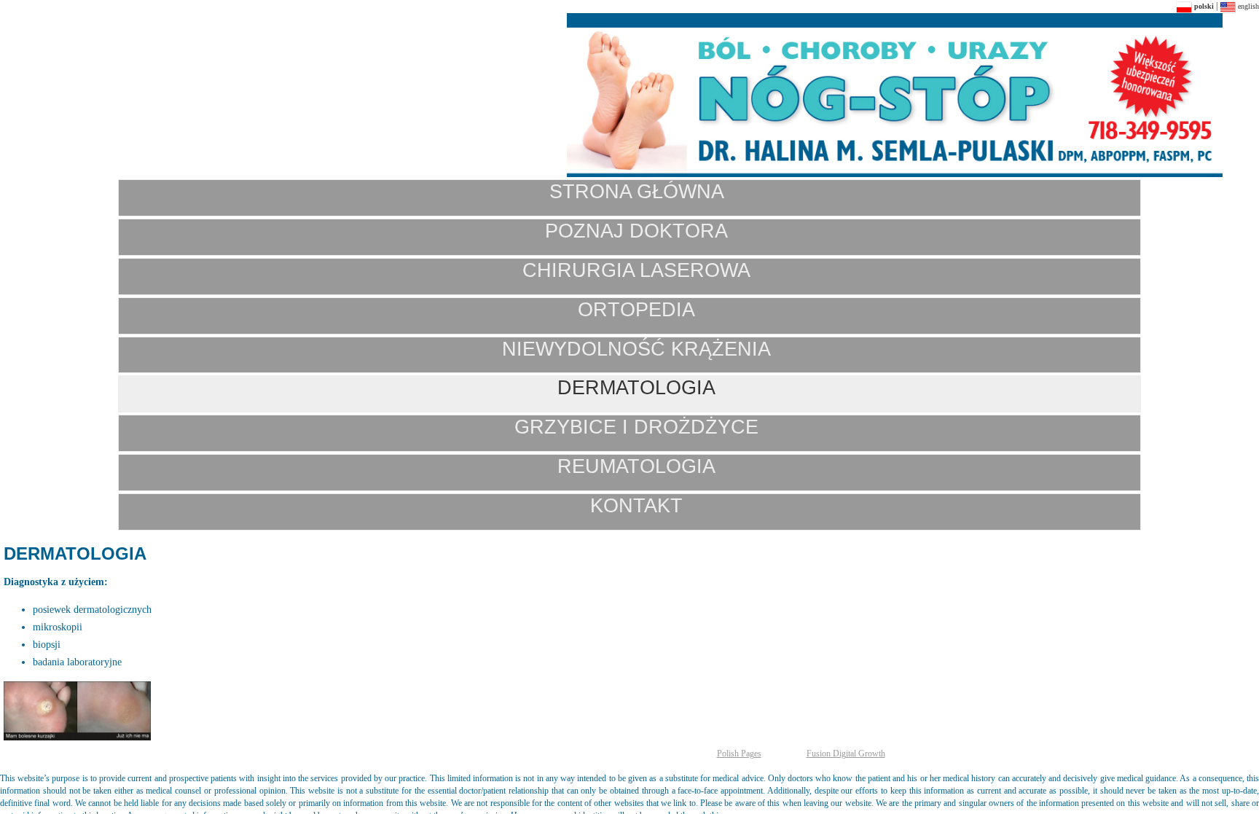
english (1247, 6)
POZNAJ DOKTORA (636, 230)
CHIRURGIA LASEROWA (636, 270)
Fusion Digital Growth (846, 753)
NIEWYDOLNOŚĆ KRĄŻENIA (636, 348)
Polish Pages (739, 753)
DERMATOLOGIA (636, 387)
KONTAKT (636, 505)
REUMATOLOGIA (636, 466)
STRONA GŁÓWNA (636, 191)
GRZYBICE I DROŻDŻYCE (636, 426)
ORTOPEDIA (636, 309)
